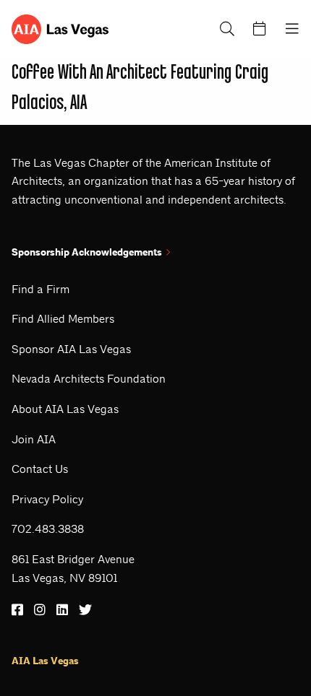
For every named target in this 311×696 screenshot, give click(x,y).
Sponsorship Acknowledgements (87, 252)
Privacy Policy (47, 499)
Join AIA (34, 439)
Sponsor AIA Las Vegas (71, 349)
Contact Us (40, 469)
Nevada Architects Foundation (89, 379)
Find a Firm (40, 289)
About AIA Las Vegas (65, 409)
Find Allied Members (63, 319)
